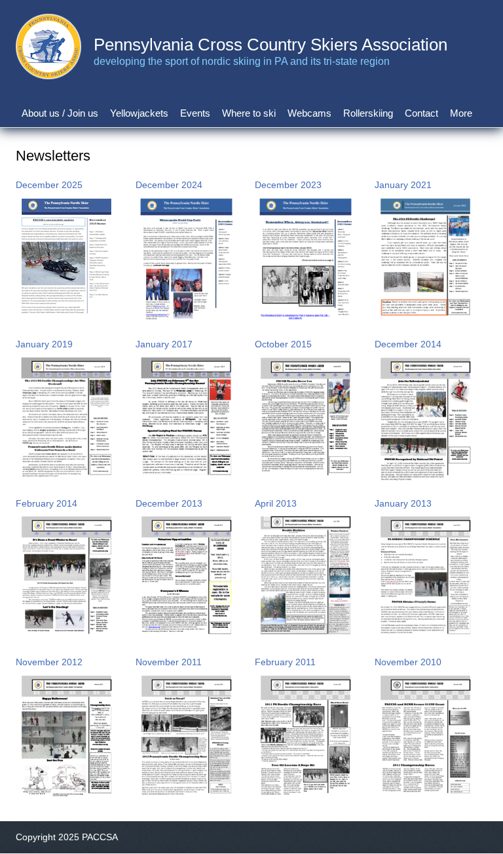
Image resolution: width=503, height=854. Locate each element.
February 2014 (46, 503)
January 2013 (403, 503)
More (461, 113)
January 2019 (44, 344)
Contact (421, 113)
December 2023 (288, 185)
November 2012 (49, 662)
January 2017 (164, 344)
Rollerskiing (368, 113)
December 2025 (49, 185)
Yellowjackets (139, 113)
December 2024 (169, 185)
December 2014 (408, 344)
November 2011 (169, 662)
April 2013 (276, 503)
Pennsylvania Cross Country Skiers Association (270, 44)
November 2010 (408, 662)
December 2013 (169, 503)
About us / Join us (60, 113)
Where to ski (249, 113)
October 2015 (283, 344)
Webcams (309, 113)
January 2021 (403, 185)
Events (195, 113)
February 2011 (285, 662)
